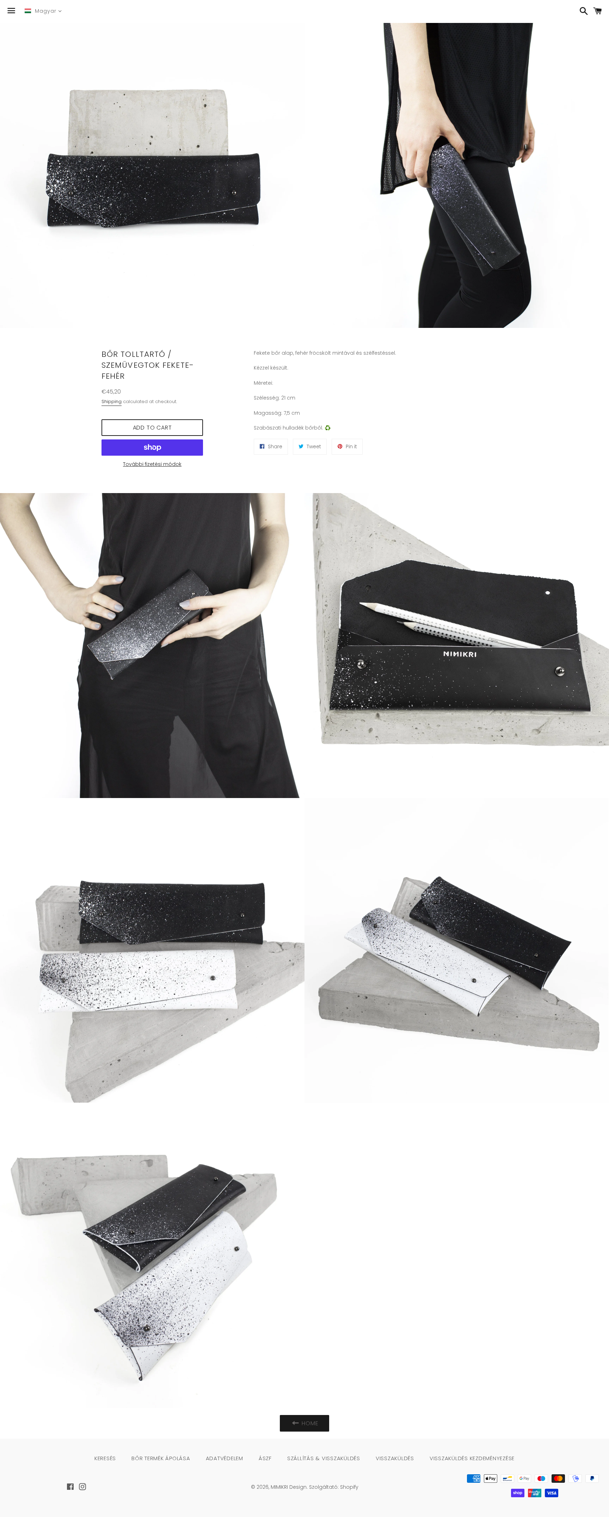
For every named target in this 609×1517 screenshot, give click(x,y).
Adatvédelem (224, 1458)
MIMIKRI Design (289, 1487)
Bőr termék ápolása (160, 1458)
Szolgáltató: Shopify (333, 1487)
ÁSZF (265, 1458)
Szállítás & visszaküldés (323, 1458)
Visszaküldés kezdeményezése (472, 1458)
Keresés (105, 1458)
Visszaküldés (395, 1458)
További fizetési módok (152, 464)
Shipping (112, 401)
